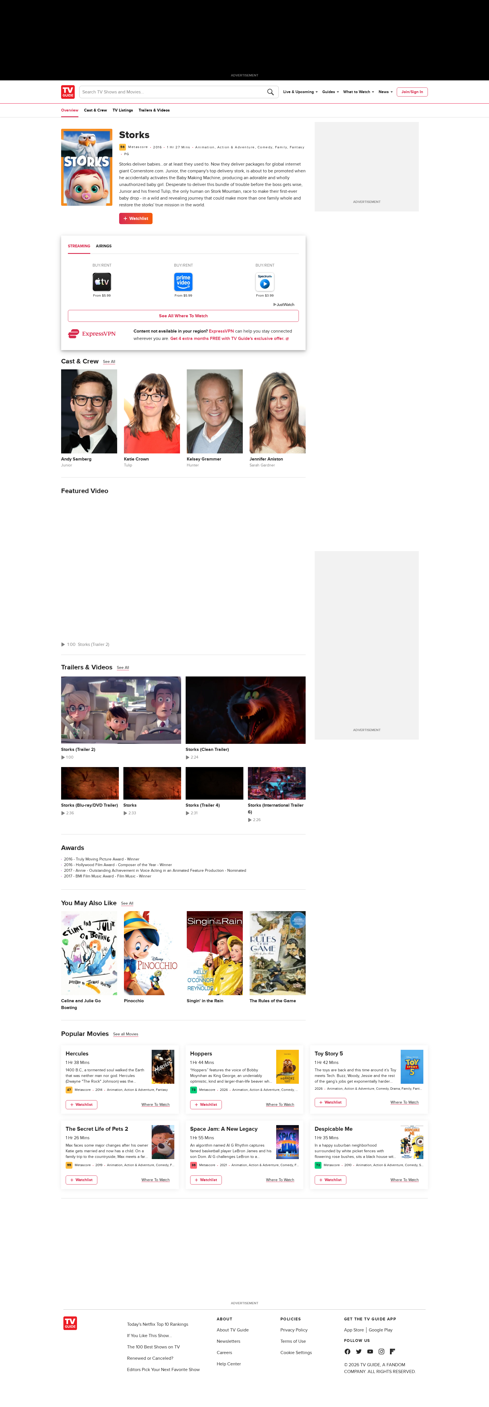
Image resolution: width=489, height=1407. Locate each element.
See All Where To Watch (183, 316)
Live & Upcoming (298, 91)
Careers (224, 1352)
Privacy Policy (294, 1330)
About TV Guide (233, 1330)
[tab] (79, 247)
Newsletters (228, 1341)
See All (109, 361)
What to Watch (356, 91)
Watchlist (138, 218)
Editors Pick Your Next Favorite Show (163, 1369)
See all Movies (125, 1034)
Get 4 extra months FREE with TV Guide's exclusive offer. (228, 338)
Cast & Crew (95, 110)
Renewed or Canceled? (150, 1358)
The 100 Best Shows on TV (153, 1347)
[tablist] (183, 247)
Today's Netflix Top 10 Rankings (157, 1324)
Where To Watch (155, 1104)
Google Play (381, 1330)
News (384, 91)
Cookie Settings (296, 1352)
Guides (328, 91)
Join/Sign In (412, 91)
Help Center (229, 1364)
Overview (69, 110)
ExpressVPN (221, 331)
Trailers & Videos (154, 110)
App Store (354, 1330)
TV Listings (123, 110)
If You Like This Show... (149, 1336)
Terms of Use (293, 1341)
